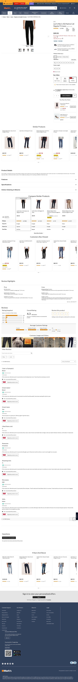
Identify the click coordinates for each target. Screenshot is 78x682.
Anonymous (5, 445)
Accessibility (48, 617)
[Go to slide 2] (23, 50)
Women (4, 12)
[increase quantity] (59, 95)
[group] (43, 155)
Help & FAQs (4, 619)
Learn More (53, 1)
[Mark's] (27, 3)
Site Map (47, 614)
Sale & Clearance (52, 13)
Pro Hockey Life (19, 621)
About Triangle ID (34, 617)
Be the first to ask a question (9, 537)
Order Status (63, 7)
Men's (8, 16)
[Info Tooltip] (57, 37)
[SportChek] (22, 3)
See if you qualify (65, 50)
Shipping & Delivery (5, 614)
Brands (67, 12)
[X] (5, 663)
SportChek (18, 612)
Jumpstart (33, 621)
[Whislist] (69, 8)
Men (10, 12)
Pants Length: (57, 65)
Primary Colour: (57, 53)
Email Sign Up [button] (48, 3)
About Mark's (34, 610)
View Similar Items (73, 29)
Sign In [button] (73, 3)
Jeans (12, 16)
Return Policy (48, 621)
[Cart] (74, 8)
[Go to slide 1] (19, 50)
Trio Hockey (19, 625)
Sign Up (7, 637)
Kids (20, 12)
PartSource (18, 619)
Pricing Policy (48, 619)
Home (4, 16)
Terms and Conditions (50, 612)
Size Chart (73, 59)
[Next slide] (76, 1)
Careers (33, 614)
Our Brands (33, 612)
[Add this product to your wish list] (75, 95)
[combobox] (69, 361)
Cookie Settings (4, 630)
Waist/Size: (56, 59)
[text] (9, 155)
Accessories (43, 12)
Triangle (18, 617)
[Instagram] (7, 663)
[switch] (4, 217)
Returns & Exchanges (5, 617)
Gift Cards (73, 13)
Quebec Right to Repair (50, 623)
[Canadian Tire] (17, 3)
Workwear (26, 12)
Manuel (3, 370)
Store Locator (4, 621)
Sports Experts (19, 623)
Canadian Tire (19, 610)
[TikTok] (12, 663)
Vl (2, 428)
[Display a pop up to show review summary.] (69, 117)
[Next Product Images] (48, 36)
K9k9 (3, 482)
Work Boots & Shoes (35, 13)
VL (2, 462)
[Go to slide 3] (28, 50)
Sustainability (34, 619)
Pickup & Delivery (5, 612)
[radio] (55, 57)
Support (55, 3)
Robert (3, 501)
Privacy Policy (48, 610)
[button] (55, 8)
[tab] (57, 80)
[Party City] (31, 3)
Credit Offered (41, 3)
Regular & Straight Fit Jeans (20, 16)
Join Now (49, 599)
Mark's (18, 614)
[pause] (5, 1)
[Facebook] (2, 663)
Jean (3, 409)
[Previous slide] (2, 1)
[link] (59, 28)
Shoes (15, 12)
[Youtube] (10, 663)
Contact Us (3, 625)
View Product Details (67, 29)
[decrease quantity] (55, 95)
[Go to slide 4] (32, 50)
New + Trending (60, 13)
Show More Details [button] (38, 233)
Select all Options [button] (66, 95)
